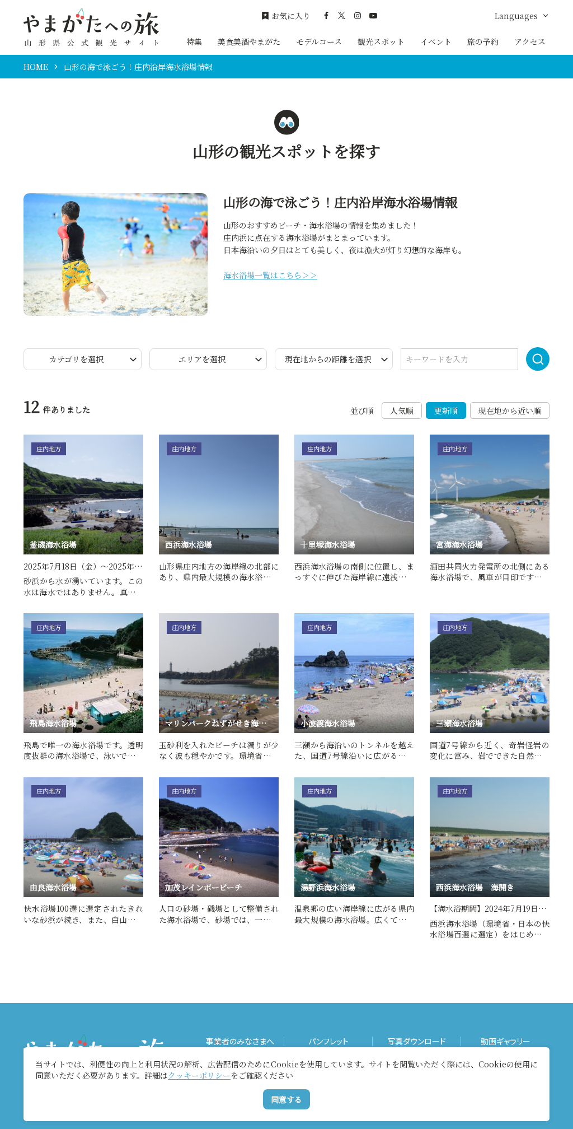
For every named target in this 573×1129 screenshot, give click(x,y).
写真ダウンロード (416, 1041)
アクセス (530, 41)
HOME (36, 67)
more (34, 439)
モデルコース (319, 41)
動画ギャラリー (505, 1041)
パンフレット (328, 1041)
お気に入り (291, 16)
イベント (436, 41)
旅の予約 (483, 41)
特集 (194, 41)
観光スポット (381, 41)
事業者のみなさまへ (240, 1041)
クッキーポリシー (199, 1075)
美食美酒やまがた (249, 41)
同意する (286, 1099)
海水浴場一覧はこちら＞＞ (270, 275)
